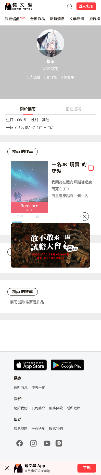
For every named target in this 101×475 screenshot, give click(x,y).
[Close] (85, 216)
